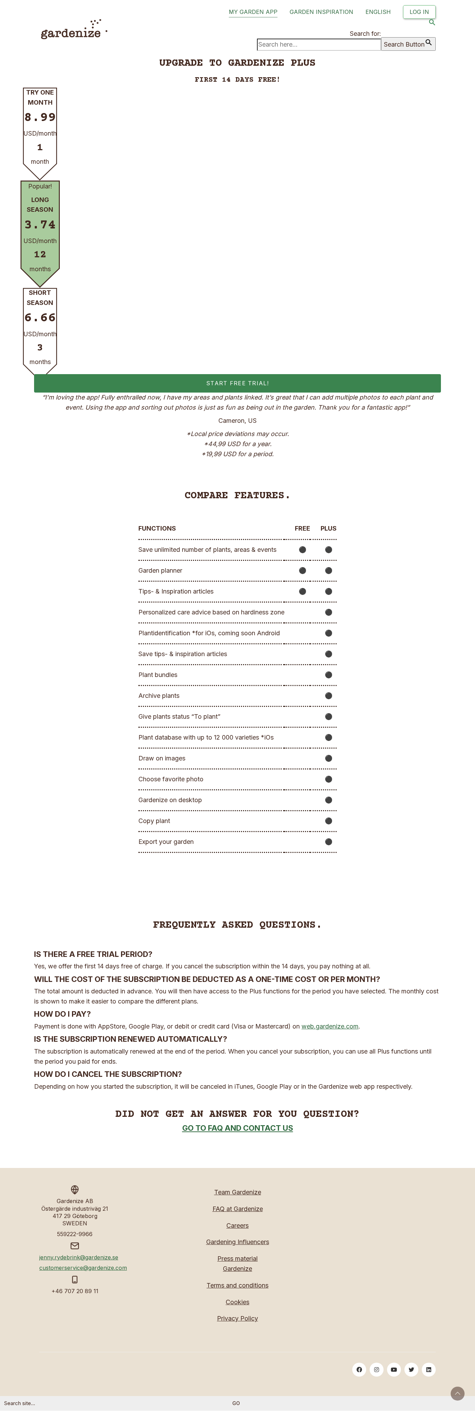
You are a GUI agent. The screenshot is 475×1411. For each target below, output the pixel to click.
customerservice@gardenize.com (83, 1267)
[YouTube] (394, 1370)
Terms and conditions (237, 1285)
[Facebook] (359, 1370)
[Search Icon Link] (432, 24)
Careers (237, 1225)
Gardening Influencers (237, 1241)
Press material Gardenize (237, 1263)
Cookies (237, 1302)
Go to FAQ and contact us (237, 1127)
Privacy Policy (237, 1318)
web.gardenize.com (330, 1026)
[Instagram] (377, 1370)
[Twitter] (411, 1370)
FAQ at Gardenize (237, 1208)
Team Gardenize (237, 1192)
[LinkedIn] (429, 1370)
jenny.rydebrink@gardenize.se (78, 1257)
